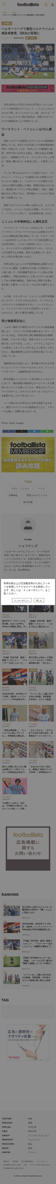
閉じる (39, 600)
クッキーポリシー (21, 600)
